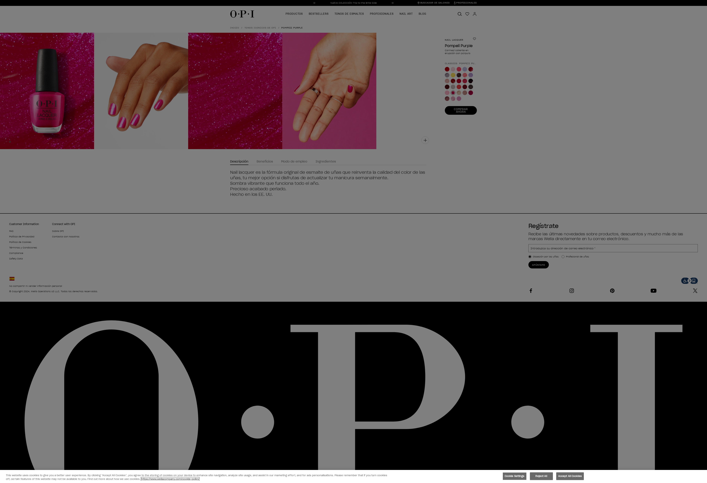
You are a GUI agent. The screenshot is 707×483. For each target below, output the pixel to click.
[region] (353, 476)
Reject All (541, 476)
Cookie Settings (515, 476)
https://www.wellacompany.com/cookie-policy (170, 479)
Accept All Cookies (570, 476)
